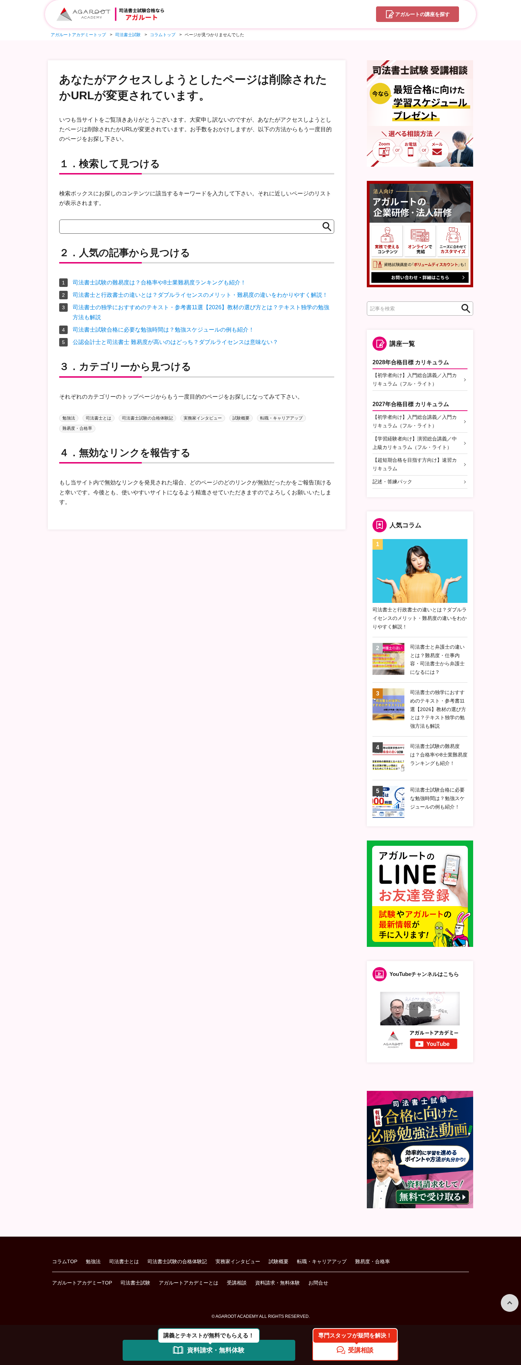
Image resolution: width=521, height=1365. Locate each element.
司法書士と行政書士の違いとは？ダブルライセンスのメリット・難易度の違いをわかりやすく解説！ (200, 295)
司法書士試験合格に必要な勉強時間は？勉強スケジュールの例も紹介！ (163, 330)
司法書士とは (98, 418)
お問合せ (318, 1283)
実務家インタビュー (203, 418)
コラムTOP (64, 1261)
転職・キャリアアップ (281, 418)
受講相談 (237, 1283)
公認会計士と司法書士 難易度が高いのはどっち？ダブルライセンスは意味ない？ (175, 342)
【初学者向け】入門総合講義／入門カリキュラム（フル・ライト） (414, 379)
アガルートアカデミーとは (188, 1283)
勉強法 (68, 418)
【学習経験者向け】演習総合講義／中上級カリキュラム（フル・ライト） (414, 443)
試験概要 (241, 418)
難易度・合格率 (77, 428)
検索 (464, 308)
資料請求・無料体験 (277, 1283)
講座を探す (422, 14)
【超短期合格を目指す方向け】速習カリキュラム (414, 464)
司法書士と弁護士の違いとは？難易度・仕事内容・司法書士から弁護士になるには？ (437, 659)
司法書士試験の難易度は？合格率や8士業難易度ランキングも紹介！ (159, 282)
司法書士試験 (135, 1283)
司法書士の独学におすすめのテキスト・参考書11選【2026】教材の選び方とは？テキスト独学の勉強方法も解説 (438, 709)
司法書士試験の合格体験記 (147, 418)
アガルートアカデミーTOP (82, 1283)
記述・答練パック (392, 481)
